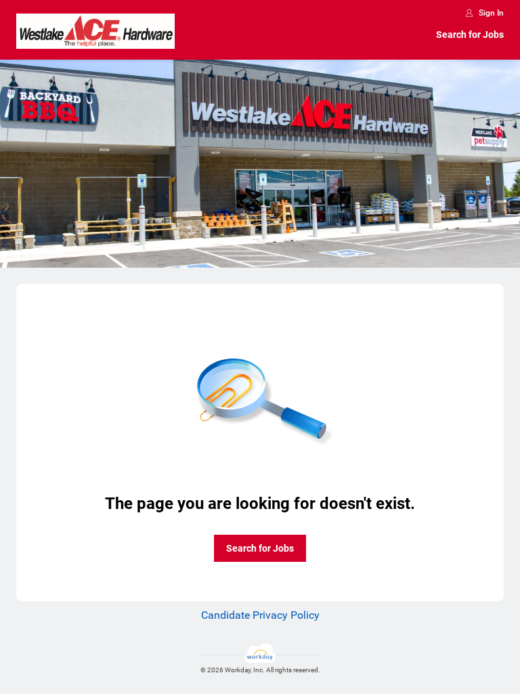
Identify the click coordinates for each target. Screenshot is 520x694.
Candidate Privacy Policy (260, 615)
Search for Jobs (470, 34)
